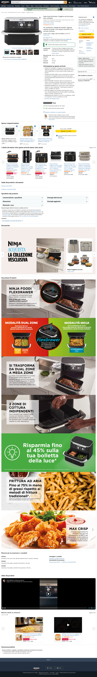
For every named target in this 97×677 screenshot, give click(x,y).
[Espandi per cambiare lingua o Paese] (54, 668)
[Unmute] (94, 608)
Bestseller (17, 6)
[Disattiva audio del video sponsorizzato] (41, 631)
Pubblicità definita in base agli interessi (68, 672)
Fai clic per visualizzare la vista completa (21, 48)
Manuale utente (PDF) (6, 186)
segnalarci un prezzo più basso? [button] (13, 220)
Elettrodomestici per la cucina (14, 12)
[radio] (6, 52)
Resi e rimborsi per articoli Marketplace (29, 216)
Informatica (46, 6)
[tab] (46, 430)
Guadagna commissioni (19, 580)
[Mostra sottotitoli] (41, 618)
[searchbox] (42, 2)
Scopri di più (46, 35)
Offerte (27, 6)
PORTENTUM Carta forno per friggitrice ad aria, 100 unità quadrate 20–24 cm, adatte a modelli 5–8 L (32, 634)
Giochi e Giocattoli (54, 6)
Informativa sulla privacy (44, 672)
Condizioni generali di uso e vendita (30, 672)
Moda (32, 6)
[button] (4, 6)
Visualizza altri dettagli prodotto (51, 98)
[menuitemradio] (92, 608)
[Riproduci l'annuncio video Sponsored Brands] (68, 624)
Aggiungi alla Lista (82, 71)
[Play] (2, 608)
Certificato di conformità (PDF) (8, 189)
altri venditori (66, 39)
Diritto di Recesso (37, 211)
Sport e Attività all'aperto (83, 6)
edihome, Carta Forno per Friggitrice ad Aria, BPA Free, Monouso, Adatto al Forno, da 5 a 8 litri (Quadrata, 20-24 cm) (71, 634)
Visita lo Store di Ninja (48, 23)
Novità (22, 6)
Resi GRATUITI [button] (82, 25)
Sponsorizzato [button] (4, 614)
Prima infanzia (64, 6)
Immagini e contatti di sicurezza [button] (56, 558)
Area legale (52, 672)
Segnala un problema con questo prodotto (55, 112)
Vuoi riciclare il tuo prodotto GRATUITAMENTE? (15, 59)
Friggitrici (23, 12)
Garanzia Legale (6, 214)
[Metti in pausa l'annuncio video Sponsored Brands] (41, 628)
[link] (28, 131)
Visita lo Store (70, 271)
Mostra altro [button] (55, 53)
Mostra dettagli (61, 138)
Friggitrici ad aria (29, 12)
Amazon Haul (10, 6)
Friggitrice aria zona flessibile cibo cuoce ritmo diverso (19, 581)
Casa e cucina (38, 6)
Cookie (57, 672)
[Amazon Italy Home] (36, 668)
